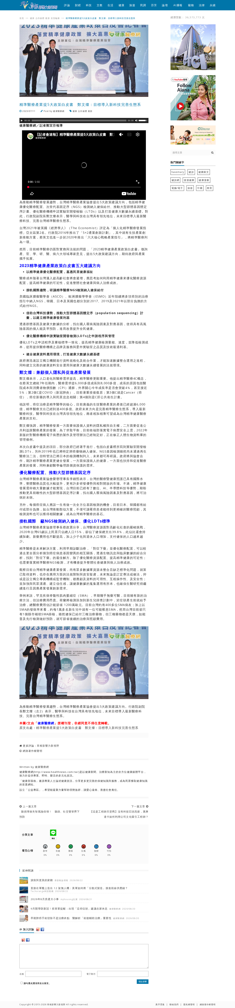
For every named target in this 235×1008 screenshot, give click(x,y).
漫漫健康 (189, 180)
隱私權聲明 (189, 1004)
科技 (89, 5)
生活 (110, 5)
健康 (121, 5)
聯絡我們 (174, 1004)
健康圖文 (203, 172)
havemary (178, 172)
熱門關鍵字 (177, 162)
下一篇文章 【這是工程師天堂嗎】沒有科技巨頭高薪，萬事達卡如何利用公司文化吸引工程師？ (118, 811)
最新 (47, 18)
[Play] (21, 120)
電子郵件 (91, 973)
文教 (100, 5)
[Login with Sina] (38, 929)
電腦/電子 (177, 188)
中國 (199, 188)
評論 (67, 5)
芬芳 (154, 5)
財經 (78, 5)
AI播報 (177, 5)
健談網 (175, 180)
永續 (213, 5)
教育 (209, 188)
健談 (191, 172)
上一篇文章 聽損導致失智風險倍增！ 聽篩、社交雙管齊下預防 (49, 811)
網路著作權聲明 (32, 751)
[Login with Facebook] (42, 929)
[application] (83, 120)
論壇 (165, 5)
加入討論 (28, 929)
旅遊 (132, 5)
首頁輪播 (55, 18)
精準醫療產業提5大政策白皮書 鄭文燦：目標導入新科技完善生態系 (87, 728)
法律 (202, 5)
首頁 (21, 18)
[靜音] (136, 120)
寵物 (191, 5)
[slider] (143, 120)
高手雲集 (160, 1004)
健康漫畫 (204, 180)
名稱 (21, 973)
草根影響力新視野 (48, 745)
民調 (143, 5)
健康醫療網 (58, 111)
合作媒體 (40, 18)
